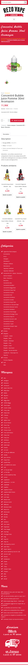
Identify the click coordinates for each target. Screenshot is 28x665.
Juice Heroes (7, 457)
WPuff (5, 579)
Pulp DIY (5, 539)
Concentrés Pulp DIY (9, 316)
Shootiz (5, 556)
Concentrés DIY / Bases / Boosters (12, 273)
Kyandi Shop (7, 328)
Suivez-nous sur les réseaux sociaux (12, 612)
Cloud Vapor (6, 405)
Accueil (3, 38)
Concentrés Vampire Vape (10, 326)
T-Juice (5, 564)
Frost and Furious (8, 432)
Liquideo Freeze (7, 489)
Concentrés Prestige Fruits (11, 314)
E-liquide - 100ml (8, 336)
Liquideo (5, 487)
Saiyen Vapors (7, 549)
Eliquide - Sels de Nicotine (10, 350)
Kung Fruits (6, 460)
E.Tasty (5, 417)
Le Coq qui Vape (7, 470)
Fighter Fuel (6, 420)
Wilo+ (5, 576)
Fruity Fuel (6, 435)
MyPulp (5, 514)
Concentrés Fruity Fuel (9, 290)
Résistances (7, 266)
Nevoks (5, 517)
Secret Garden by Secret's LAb (11, 551)
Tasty (5, 566)
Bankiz (5, 393)
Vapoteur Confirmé (8, 268)
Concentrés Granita (9, 299)
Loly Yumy (6, 494)
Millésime (6, 504)
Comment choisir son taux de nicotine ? (13, 619)
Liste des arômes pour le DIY (11, 598)
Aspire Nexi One (7, 388)
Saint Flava (6, 546)
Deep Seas (6, 413)
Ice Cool (5, 450)
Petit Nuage (6, 529)
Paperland (6, 527)
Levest (5, 477)
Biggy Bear (6, 400)
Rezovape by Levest (9, 544)
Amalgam (6, 380)
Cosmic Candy (7, 408)
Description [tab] (6, 134)
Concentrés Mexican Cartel (11, 307)
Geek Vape (6, 445)
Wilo (5, 365)
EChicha (5, 331)
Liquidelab (6, 484)
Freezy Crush (7, 430)
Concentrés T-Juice (9, 324)
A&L (7, 189)
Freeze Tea (6, 427)
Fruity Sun (6, 437)
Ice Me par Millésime (9, 452)
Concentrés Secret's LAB (10, 319)
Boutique (8, 38)
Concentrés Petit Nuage (10, 311)
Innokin (5, 455)
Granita (5, 447)
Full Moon (6, 440)
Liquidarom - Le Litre (9, 482)
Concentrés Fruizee (9, 292)
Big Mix (5, 398)
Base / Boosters (8, 278)
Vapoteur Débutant (9, 271)
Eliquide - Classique (9, 340)
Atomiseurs (7, 261)
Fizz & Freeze (7, 422)
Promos (5, 357)
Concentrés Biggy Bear (10, 287)
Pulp (4, 536)
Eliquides (5, 333)
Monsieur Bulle (7, 507)
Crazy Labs (6, 410)
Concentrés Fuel (8, 295)
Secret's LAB (6, 554)
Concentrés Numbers (9, 309)
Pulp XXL (6, 355)
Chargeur (6, 259)
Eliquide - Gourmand (9, 348)
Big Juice (5, 395)
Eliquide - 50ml (7, 338)
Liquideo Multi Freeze (9, 492)
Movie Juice (6, 512)
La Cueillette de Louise (9, 465)
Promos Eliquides (8, 360)
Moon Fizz (6, 509)
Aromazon (7, 93)
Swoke (5, 561)
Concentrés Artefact (9, 285)
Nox (4, 519)
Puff (4, 362)
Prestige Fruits (7, 534)
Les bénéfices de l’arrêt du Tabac (12, 607)
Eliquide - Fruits (8, 345)
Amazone (6, 383)
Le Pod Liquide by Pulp (9, 474)
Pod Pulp (6, 531)
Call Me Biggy (7, 403)
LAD (4, 467)
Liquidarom (6, 479)
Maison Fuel (6, 499)
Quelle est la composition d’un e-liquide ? (14, 610)
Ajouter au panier (18, 120)
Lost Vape (6, 497)
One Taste (6, 524)
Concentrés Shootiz (9, 321)
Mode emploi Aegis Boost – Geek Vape (13, 601)
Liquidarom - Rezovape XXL (11, 352)
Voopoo (5, 571)
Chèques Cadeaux (8, 263)
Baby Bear (6, 390)
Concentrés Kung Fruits (10, 302)
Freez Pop (6, 425)
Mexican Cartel (7, 502)
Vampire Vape (7, 569)
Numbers (6, 522)
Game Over (6, 442)
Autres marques (11, 125)
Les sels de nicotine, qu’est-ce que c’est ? (14, 596)
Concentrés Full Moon (9, 297)
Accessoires (7, 254)
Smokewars (6, 559)
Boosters (6, 280)
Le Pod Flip (6, 472)
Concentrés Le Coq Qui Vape (11, 304)
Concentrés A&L (8, 283)
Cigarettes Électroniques (10, 251)
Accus (5, 256)
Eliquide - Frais (7, 343)
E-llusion (5, 415)
